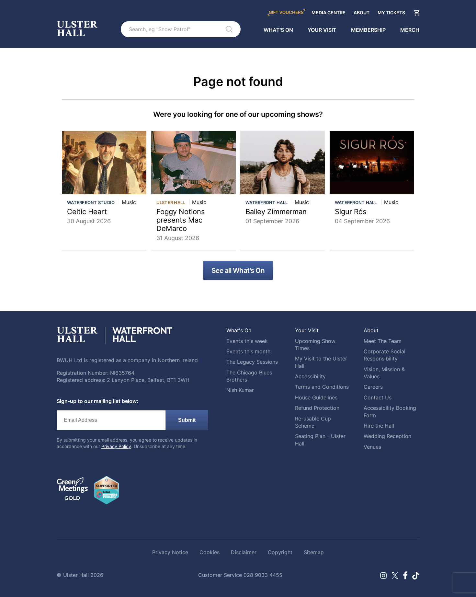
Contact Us (377, 397)
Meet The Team (383, 341)
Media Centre (329, 12)
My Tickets (391, 12)
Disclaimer (243, 552)
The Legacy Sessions (252, 362)
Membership (368, 30)
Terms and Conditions (322, 387)
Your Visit (322, 30)
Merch (409, 30)
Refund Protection (317, 408)
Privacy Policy (116, 446)
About (361, 12)
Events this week (247, 341)
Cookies (209, 552)
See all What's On (238, 270)
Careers (373, 387)
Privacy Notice (170, 552)
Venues (372, 447)
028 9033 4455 (263, 575)
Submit (187, 420)
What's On (278, 30)
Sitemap (314, 552)
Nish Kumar (240, 390)
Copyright (280, 552)
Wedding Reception (387, 436)
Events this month (248, 351)
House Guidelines (316, 397)
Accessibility (310, 376)
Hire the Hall (379, 425)
